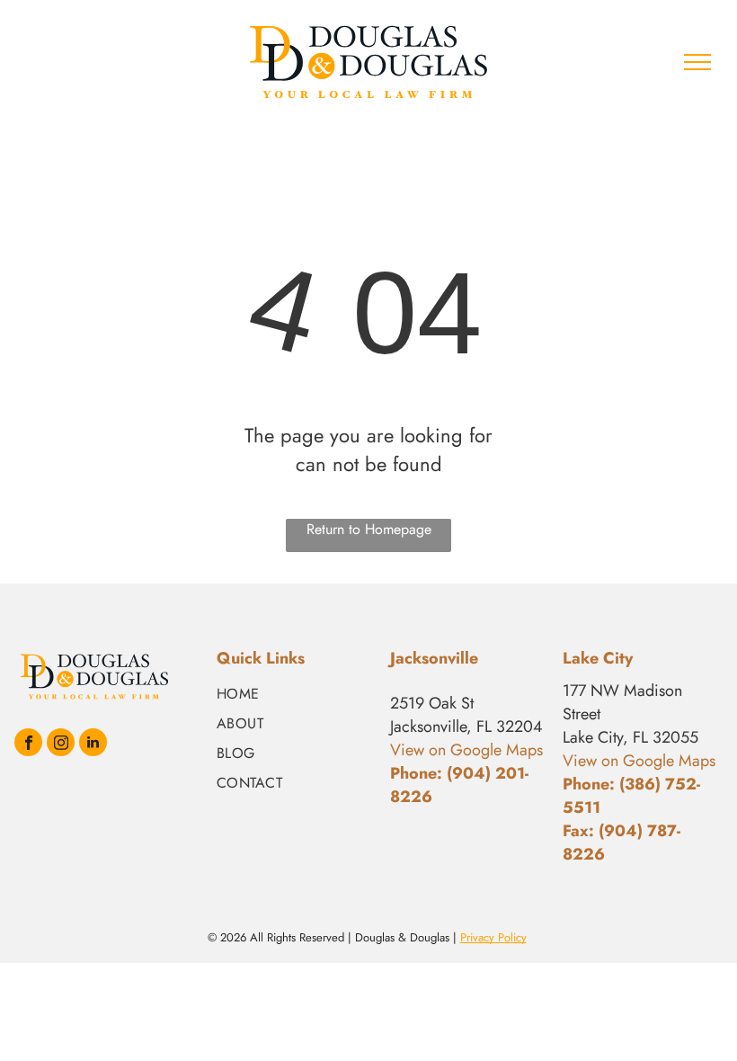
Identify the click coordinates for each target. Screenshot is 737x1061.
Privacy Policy (493, 937)
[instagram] (61, 744)
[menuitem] (296, 694)
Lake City (598, 658)
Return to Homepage (368, 529)
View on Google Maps (639, 760)
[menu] (697, 62)
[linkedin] (93, 744)
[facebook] (28, 744)
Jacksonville (434, 658)
